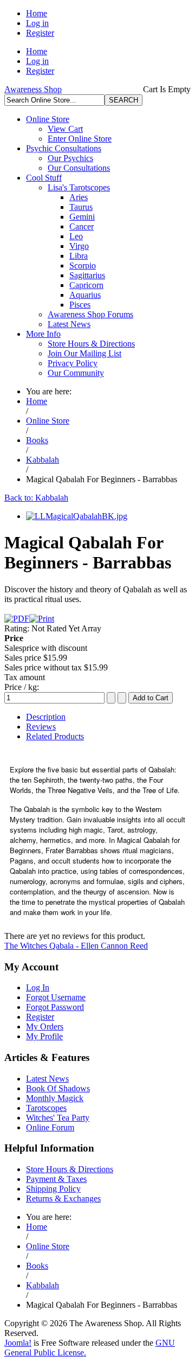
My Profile (44, 1036)
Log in (37, 23)
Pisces (79, 304)
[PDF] (16, 618)
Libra (78, 255)
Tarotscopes (46, 1107)
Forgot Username (56, 997)
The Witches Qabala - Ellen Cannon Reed (76, 945)
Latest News (69, 324)
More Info (43, 333)
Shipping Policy (53, 1188)
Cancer (81, 226)
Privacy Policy (73, 363)
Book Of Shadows (58, 1088)
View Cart (65, 128)
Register (40, 32)
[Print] (41, 618)
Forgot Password (55, 1007)
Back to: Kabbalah (36, 497)
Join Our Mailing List (84, 353)
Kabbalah (42, 459)
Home (36, 13)
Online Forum (50, 1127)
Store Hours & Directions (91, 343)
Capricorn (86, 285)
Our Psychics (70, 158)
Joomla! (17, 1342)
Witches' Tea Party (57, 1117)
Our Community (76, 373)
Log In (37, 987)
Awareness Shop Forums (90, 314)
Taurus (81, 207)
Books (37, 440)
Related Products (55, 736)
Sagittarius (87, 275)
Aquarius (85, 294)
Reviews (41, 726)
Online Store (47, 119)
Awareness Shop (33, 89)
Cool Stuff (44, 177)
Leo (76, 236)
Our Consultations (79, 167)
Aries (78, 197)
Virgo (79, 246)
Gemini (82, 216)
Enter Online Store (80, 138)
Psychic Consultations (63, 148)
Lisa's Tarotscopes (79, 187)
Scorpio (82, 265)
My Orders (44, 1026)
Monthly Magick (54, 1098)
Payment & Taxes (56, 1179)
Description (46, 716)
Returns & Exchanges (63, 1198)
